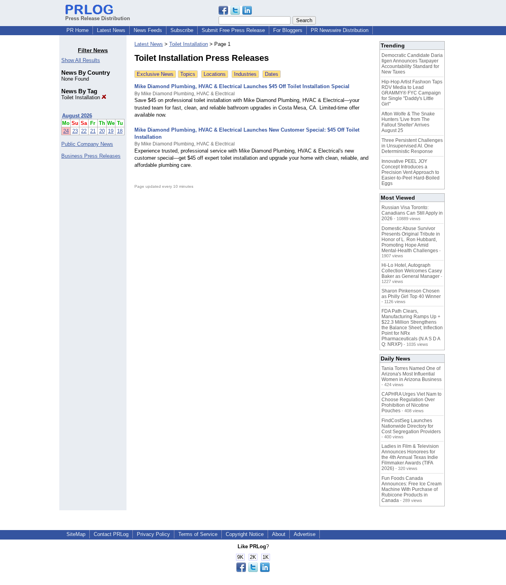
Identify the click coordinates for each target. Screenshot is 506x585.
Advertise (304, 534)
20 (102, 131)
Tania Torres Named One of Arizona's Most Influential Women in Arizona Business (411, 374)
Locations (215, 74)
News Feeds (148, 30)
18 (120, 131)
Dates (271, 74)
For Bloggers (287, 30)
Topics (187, 74)
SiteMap (75, 534)
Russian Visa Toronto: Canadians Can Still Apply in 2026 (412, 213)
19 (110, 131)
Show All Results (80, 60)
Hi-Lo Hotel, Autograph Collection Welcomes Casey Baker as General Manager (411, 270)
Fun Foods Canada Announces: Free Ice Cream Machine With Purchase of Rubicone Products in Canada (411, 489)
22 (84, 131)
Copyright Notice (245, 534)
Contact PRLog (111, 534)
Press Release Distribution (97, 18)
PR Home (77, 30)
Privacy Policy (153, 534)
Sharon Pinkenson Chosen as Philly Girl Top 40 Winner (411, 293)
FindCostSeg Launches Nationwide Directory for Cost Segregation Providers (411, 426)
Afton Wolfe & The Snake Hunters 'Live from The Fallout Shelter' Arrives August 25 (408, 122)
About (278, 534)
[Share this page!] (235, 13)
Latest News (111, 30)
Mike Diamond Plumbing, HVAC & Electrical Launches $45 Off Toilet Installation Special (241, 86)
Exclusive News (155, 74)
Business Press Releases (91, 156)
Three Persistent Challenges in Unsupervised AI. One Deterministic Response (412, 146)
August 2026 (77, 116)
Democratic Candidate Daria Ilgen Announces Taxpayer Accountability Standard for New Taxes (412, 64)
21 (93, 131)
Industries (245, 74)
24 (66, 131)
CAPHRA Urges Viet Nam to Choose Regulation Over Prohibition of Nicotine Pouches (411, 402)
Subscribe (181, 30)
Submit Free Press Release (233, 30)
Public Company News (87, 144)
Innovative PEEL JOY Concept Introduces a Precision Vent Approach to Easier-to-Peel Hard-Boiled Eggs (410, 172)
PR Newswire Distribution (339, 30)
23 (75, 131)
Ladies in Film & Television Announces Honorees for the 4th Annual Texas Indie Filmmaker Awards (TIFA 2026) (410, 457)
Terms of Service (197, 534)
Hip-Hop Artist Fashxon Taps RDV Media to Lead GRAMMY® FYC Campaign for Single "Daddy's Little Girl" (411, 93)
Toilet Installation (81, 97)
